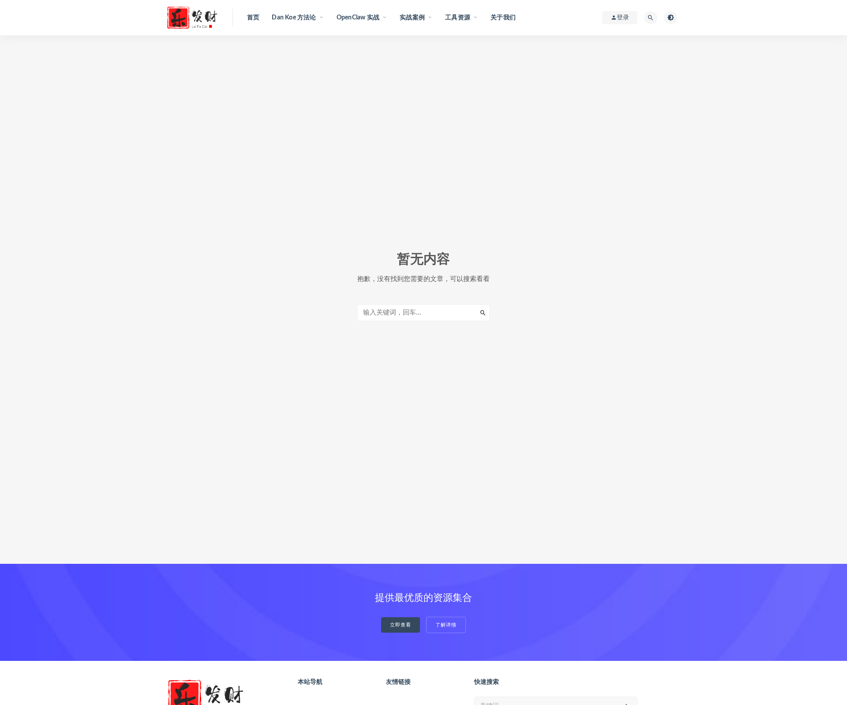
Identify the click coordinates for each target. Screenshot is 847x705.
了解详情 (446, 624)
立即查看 (400, 624)
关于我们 (503, 18)
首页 (253, 18)
